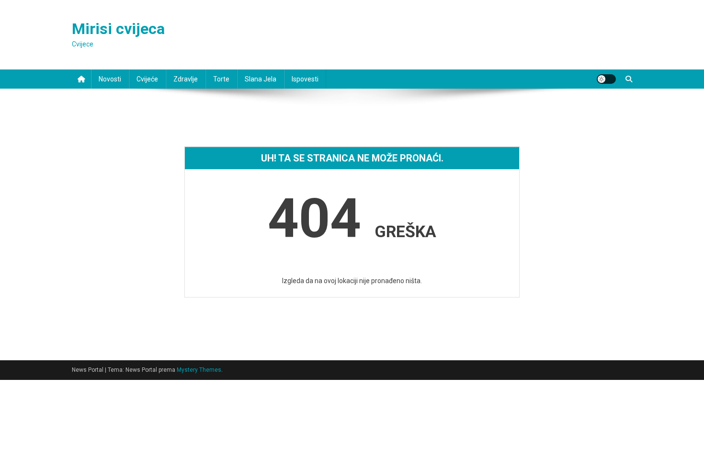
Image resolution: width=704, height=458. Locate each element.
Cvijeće (147, 79)
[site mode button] (606, 79)
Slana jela (260, 79)
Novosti (110, 79)
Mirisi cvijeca (118, 29)
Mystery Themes (199, 369)
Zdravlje (185, 79)
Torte (221, 79)
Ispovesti (305, 79)
